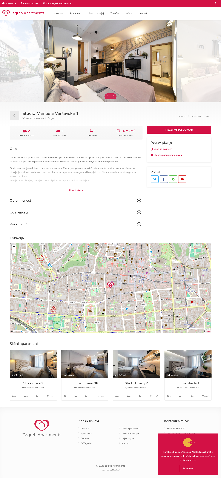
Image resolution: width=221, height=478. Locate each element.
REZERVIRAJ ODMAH (179, 129)
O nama (85, 438)
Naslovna (58, 13)
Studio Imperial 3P (85, 383)
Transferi (114, 13)
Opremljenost (20, 201)
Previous (107, 96)
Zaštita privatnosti (130, 428)
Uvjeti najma (127, 438)
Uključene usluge (130, 433)
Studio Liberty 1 (188, 383)
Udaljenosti (19, 212)
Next (113, 96)
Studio (208, 116)
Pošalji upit (19, 224)
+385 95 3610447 (31, 3)
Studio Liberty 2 (136, 383)
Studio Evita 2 (33, 383)
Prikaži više (75, 190)
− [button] (14, 251)
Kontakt (143, 13)
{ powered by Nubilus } (111, 470)
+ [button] (14, 247)
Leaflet (208, 331)
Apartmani (74, 13)
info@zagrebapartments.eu (59, 3)
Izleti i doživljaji (96, 13)
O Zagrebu (86, 443)
